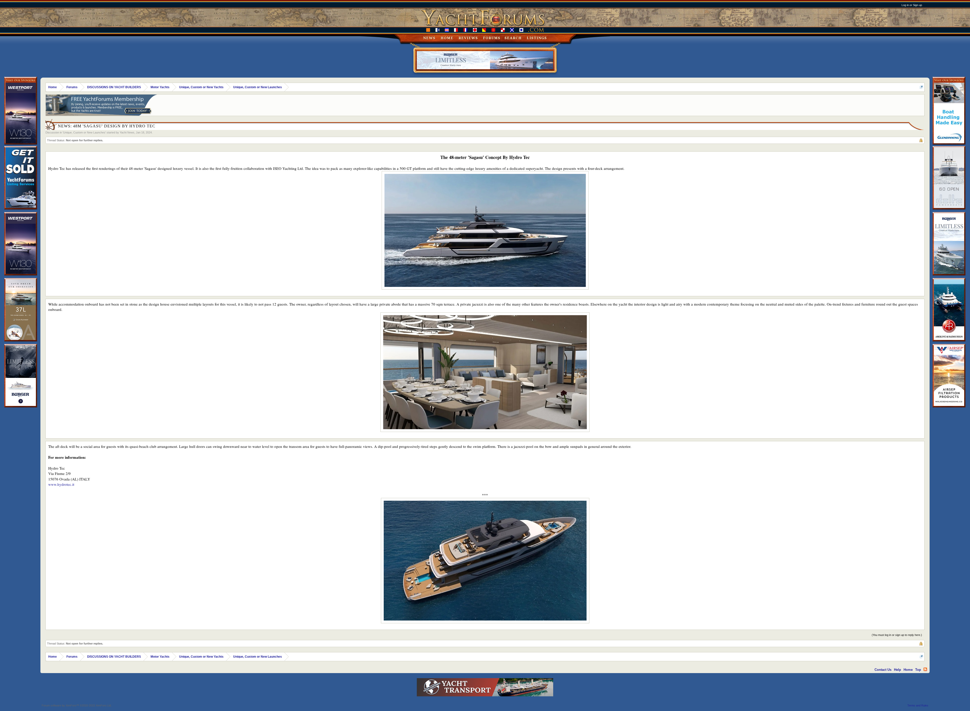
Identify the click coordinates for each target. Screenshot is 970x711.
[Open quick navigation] (921, 87)
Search (513, 38)
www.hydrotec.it (61, 484)
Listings (537, 38)
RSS (925, 669)
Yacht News (127, 132)
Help (897, 670)
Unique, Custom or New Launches (84, 132)
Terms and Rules (917, 705)
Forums (491, 38)
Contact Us (883, 670)
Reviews (468, 38)
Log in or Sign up (912, 5)
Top (918, 670)
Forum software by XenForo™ (77, 705)
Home (447, 38)
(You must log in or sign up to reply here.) (897, 634)
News (429, 38)
